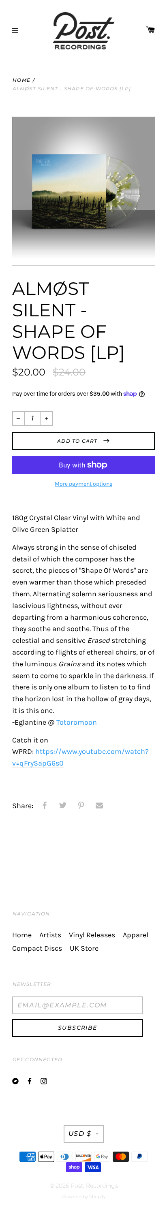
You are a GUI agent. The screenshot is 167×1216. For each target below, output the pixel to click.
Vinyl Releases (92, 935)
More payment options (83, 483)
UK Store (84, 948)
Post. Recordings (94, 1185)
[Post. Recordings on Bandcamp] (15, 1080)
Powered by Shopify (84, 1196)
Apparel (135, 935)
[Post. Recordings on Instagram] (44, 1080)
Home (21, 80)
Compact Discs (37, 948)
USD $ (80, 1133)
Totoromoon (76, 722)
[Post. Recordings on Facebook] (29, 1080)
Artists (50, 935)
